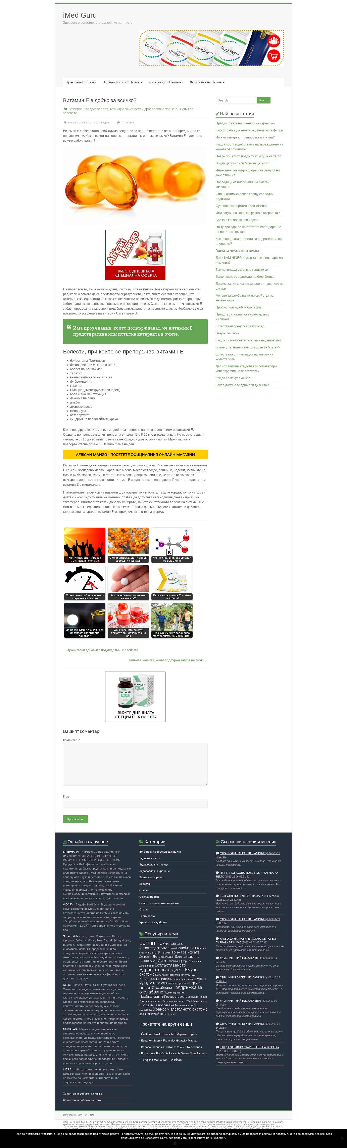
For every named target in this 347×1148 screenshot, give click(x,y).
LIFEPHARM (71, 851)
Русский (174, 1053)
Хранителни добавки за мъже (82, 1093)
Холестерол (146, 1009)
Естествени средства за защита (92, 109)
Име (66, 796)
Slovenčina (188, 1053)
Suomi (157, 1040)
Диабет (153, 961)
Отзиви (144, 890)
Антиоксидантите (153, 948)
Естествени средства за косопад (240, 326)
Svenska (202, 1053)
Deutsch (167, 1034)
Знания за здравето (152, 877)
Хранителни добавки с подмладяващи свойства (101, 650)
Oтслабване (173, 943)
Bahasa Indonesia (152, 1047)
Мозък (201, 979)
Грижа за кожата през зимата (237, 250)
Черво (173, 1014)
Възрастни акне (227, 333)
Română (161, 1053)
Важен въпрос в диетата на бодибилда (245, 276)
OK (174, 1143)
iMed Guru (80, 15)
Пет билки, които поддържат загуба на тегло (248, 156)
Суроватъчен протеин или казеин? (241, 206)
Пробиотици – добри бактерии (238, 307)
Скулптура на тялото (173, 1001)
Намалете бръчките (177, 983)
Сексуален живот (197, 996)
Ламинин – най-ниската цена (241, 958)
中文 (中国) (175, 1059)
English (192, 1034)
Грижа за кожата (185, 952)
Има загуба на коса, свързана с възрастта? (248, 213)
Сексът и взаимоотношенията (159, 903)
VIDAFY (68, 904)
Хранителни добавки (81, 82)
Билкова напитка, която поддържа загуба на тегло (168, 660)
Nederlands (194, 1047)
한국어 (181, 1047)
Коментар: (71, 740)
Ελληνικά (180, 1034)
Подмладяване (174, 992)
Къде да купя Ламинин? (166, 82)
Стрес (188, 1001)
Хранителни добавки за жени (82, 1100)
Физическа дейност (188, 1005)
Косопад (190, 974)
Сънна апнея (199, 1001)
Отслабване (162, 987)
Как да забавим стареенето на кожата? (249, 1047)
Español (146, 1040)
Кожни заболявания (173, 974)
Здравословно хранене (159, 109)
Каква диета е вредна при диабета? (242, 385)
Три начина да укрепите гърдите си (242, 269)
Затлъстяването (170, 965)
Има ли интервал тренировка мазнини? (245, 137)
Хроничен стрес (148, 1013)
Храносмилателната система (180, 1009)
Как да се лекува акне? (233, 378)
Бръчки (152, 952)
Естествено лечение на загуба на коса (249, 896)
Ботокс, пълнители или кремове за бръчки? (248, 347)
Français (168, 1040)
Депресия (145, 956)
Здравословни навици (153, 864)
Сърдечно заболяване (156, 1005)
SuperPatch (70, 936)
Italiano (170, 1047)
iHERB (67, 1069)
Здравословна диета (99, 122)
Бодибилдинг (186, 948)
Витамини (73, 122)
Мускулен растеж (152, 983)
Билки (172, 948)
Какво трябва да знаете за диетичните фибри (249, 130)
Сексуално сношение (150, 1001)
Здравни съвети (129, 109)
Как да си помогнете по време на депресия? (249, 340)
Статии (144, 909)
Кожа (158, 974)
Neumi (67, 984)
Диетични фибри (178, 961)
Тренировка (147, 916)
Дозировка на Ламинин (207, 82)
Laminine (151, 942)
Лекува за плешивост (184, 979)
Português (147, 1053)
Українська (159, 1059)
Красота (144, 883)
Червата (163, 1013)
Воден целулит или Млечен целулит (242, 163)
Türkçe (145, 1059)
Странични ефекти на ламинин (242, 853)
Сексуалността (149, 896)
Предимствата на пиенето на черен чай (245, 123)
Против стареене (175, 996)
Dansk (157, 1034)
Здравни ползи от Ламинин (122, 82)
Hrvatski (181, 1040)
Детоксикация (163, 957)
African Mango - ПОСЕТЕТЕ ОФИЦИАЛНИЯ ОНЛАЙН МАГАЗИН (135, 454)
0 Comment (127, 122)
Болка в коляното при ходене (237, 220)
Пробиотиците (151, 996)
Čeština (146, 1034)
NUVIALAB (70, 1029)
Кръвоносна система (155, 979)
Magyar (193, 1040)
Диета (84, 122)
